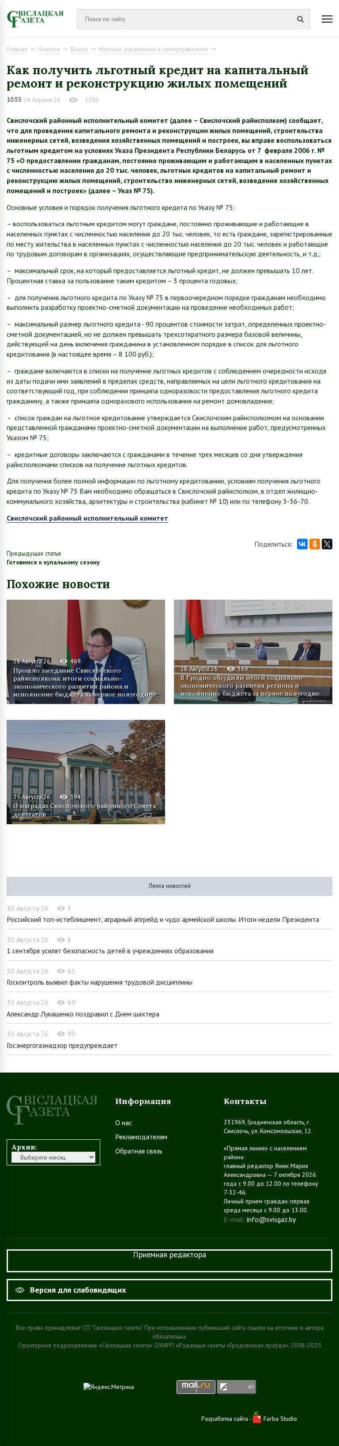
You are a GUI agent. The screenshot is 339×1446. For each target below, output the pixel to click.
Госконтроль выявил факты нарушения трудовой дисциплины (99, 982)
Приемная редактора (169, 1254)
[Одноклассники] (314, 544)
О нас (123, 1122)
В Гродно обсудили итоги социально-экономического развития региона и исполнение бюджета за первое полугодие (250, 685)
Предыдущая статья (34, 553)
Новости (49, 49)
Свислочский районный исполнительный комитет (87, 518)
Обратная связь (138, 1150)
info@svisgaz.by (271, 1219)
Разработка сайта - (227, 1419)
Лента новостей (170, 886)
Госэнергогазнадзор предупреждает (62, 1045)
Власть (79, 49)
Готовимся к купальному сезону (53, 562)
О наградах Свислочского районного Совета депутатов (84, 810)
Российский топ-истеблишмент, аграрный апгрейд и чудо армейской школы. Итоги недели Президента (163, 919)
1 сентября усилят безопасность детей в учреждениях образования (110, 950)
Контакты (245, 1101)
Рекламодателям (141, 1136)
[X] (327, 544)
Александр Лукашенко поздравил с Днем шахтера (83, 1013)
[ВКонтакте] (302, 544)
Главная (17, 49)
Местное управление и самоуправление (153, 49)
